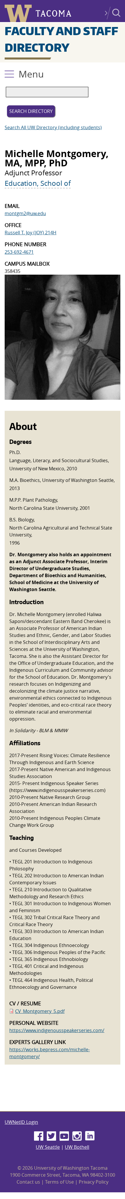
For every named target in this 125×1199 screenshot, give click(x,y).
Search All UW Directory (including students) (53, 127)
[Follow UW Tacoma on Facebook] (38, 1136)
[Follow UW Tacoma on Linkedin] (89, 1136)
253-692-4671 (19, 252)
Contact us (28, 1182)
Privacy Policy (93, 1182)
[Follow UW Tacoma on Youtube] (64, 1136)
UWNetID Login (21, 1122)
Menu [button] (31, 74)
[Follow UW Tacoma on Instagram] (77, 1136)
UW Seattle (48, 1147)
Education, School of (38, 183)
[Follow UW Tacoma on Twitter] (51, 1136)
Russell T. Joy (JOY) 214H (30, 232)
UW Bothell (77, 1147)
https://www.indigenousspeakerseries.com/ (56, 1030)
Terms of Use (59, 1182)
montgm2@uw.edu (25, 213)
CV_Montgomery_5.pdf (40, 1011)
